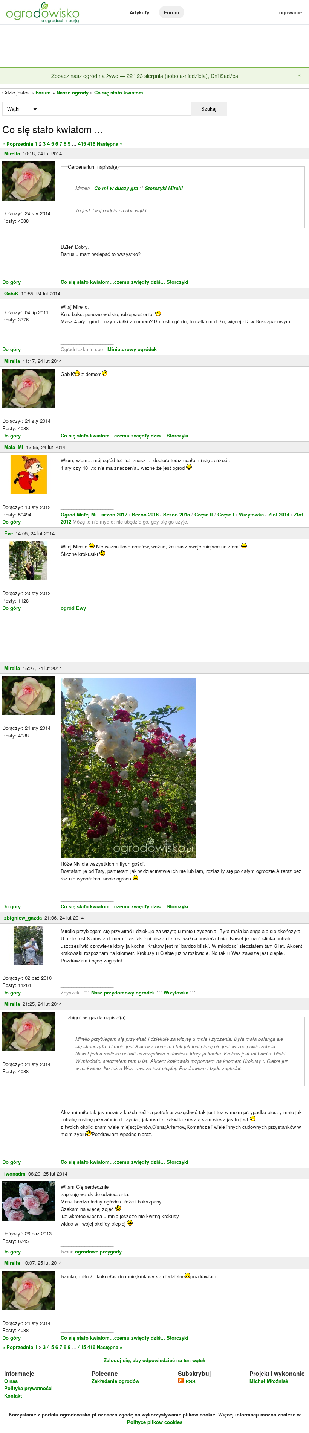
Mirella (12, 153)
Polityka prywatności (28, 1388)
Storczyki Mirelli (164, 188)
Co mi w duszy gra (116, 188)
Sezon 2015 (177, 514)
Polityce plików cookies (154, 1421)
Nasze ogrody (73, 92)
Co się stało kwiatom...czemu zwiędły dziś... (113, 281)
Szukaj (208, 109)
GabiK (11, 293)
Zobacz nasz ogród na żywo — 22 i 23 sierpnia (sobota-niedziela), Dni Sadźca (144, 75)
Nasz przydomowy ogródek (123, 992)
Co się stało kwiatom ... (121, 92)
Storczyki (177, 281)
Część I (225, 514)
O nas (11, 1380)
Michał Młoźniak (268, 1380)
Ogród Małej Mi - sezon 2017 (95, 514)
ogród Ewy (73, 607)
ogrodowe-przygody (98, 1251)
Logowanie (289, 12)
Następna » (109, 143)
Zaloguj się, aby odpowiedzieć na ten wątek (154, 1360)
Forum (171, 12)
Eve (8, 533)
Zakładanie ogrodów (115, 1380)
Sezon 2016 (146, 514)
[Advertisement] (154, 47)
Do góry (11, 281)
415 (82, 143)
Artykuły (139, 12)
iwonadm (15, 1173)
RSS (190, 1381)
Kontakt (13, 1395)
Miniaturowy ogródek (132, 349)
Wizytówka (252, 514)
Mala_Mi (13, 447)
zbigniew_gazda (23, 917)
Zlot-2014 (278, 514)
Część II (204, 514)
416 (91, 143)
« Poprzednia (17, 143)
